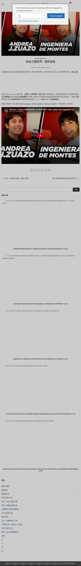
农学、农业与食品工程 (9, 501)
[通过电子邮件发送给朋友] (42, 170)
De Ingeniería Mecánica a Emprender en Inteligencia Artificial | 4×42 (40, 304)
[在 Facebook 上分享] (35, 170)
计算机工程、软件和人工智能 (11, 524)
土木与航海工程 (7, 513)
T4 (2, 551)
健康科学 (4, 490)
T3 (2, 547)
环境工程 (42, 58)
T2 (2, 543)
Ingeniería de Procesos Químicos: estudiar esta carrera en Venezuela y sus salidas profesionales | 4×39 (40, 470)
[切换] (78, 486)
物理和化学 (5, 494)
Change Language (55, 16)
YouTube (47, 104)
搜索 (76, 189)
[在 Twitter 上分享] (38, 170)
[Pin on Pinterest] (46, 170)
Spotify (39, 104)
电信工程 (4, 517)
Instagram (27, 104)
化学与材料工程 (7, 528)
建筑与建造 (5, 486)
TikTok (34, 104)
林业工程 (37, 58)
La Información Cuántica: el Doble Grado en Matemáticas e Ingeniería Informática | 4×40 (40, 414)
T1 (45, 58)
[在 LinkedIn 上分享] (49, 170)
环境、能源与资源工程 (9, 505)
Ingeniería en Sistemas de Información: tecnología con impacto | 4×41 (40, 359)
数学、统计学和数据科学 (10, 532)
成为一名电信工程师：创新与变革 (17, 178)
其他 (3, 536)
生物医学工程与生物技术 (10, 509)
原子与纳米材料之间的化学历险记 (64, 178)
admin (48, 67)
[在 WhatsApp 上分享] (31, 170)
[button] (2, 4)
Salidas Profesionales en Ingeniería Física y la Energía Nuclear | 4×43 (40, 249)
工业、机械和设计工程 (9, 520)
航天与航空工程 (7, 498)
